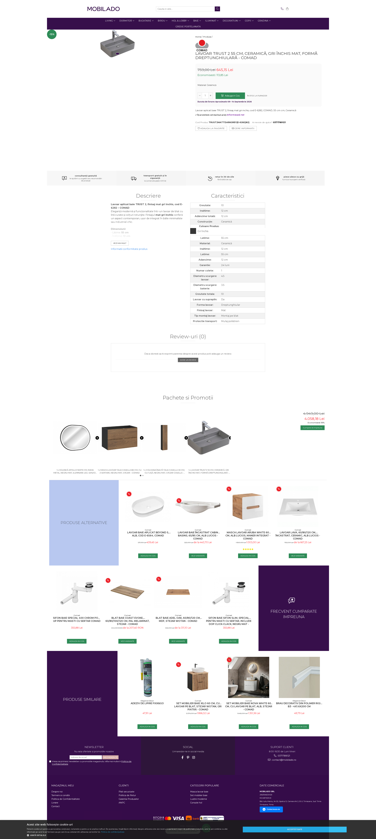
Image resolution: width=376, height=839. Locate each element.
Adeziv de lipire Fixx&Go (147, 703)
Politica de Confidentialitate (65, 799)
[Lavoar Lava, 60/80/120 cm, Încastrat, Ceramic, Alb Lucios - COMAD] (297, 506)
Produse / (208, 37)
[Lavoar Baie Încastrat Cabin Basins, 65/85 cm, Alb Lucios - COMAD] (197, 507)
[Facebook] (182, 757)
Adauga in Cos (232, 95)
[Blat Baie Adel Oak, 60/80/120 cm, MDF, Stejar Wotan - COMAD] (178, 592)
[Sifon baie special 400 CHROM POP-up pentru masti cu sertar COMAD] (77, 592)
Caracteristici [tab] (227, 196)
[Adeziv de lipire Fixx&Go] (147, 677)
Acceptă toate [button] (294, 829)
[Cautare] (217, 8)
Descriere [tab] (148, 196)
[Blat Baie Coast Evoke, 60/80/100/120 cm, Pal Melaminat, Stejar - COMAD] (127, 592)
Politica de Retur (127, 795)
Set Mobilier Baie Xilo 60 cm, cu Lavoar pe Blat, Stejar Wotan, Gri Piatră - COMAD (198, 706)
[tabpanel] (117, 44)
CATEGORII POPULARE (204, 785)
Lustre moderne (198, 799)
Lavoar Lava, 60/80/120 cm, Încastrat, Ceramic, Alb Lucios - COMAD (298, 535)
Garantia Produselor (129, 799)
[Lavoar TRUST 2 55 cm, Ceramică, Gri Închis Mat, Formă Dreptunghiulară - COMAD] (117, 44)
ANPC (122, 802)
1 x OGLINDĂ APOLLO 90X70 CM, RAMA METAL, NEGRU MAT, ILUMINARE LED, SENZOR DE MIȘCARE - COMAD (75, 471)
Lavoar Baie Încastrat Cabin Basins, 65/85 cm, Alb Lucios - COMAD (198, 535)
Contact (55, 806)
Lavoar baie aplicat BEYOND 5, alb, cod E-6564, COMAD (148, 534)
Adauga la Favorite (212, 128)
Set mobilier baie (198, 795)
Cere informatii (244, 128)
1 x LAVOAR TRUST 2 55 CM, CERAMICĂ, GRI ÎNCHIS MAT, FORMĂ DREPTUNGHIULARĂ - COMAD (209, 471)
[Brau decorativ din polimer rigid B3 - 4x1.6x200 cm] (299, 677)
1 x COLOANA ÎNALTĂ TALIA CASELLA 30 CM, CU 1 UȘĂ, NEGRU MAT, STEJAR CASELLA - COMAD (164, 471)
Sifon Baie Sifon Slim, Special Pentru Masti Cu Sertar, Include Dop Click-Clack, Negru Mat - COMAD (228, 621)
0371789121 (283, 755)
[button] (131, 835)
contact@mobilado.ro (283, 759)
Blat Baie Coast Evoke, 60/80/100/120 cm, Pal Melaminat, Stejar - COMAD (127, 621)
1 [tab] (117, 54)
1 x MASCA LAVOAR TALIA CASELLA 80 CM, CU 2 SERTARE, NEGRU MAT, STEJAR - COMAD (119, 471)
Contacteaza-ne (273, 809)
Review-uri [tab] (188, 337)
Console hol (196, 802)
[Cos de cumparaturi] (287, 8)
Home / (199, 37)
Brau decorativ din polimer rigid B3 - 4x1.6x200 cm (299, 705)
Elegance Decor (147, 701)
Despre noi (57, 791)
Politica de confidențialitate (113, 832)
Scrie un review (188, 360)
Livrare (54, 802)
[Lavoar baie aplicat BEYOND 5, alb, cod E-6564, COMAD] (148, 506)
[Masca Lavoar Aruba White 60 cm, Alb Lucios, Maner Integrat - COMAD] (247, 506)
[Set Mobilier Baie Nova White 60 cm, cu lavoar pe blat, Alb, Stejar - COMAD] (248, 677)
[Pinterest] (188, 757)
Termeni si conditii (60, 795)
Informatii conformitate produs (129, 249)
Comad (148, 530)
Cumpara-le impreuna (312, 428)
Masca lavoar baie (199, 791)
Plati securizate (126, 791)
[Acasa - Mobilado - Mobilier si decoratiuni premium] (103, 9)
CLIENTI (124, 785)
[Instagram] (193, 757)
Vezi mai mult (119, 243)
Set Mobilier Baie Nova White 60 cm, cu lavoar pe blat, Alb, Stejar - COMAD (248, 706)
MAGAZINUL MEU (62, 785)
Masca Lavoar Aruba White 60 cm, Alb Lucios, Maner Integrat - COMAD (247, 535)
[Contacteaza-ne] (281, 8)
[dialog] (188, 829)
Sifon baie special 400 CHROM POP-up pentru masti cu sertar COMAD (77, 619)
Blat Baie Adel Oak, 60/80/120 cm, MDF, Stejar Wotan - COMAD (178, 619)
